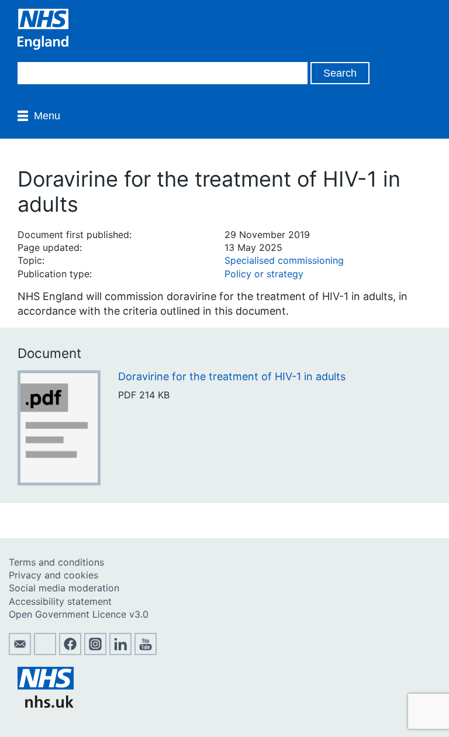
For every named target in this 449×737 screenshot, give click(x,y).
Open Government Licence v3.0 (78, 614)
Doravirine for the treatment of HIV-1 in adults (232, 376)
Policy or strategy (263, 274)
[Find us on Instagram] (95, 651)
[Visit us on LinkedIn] (120, 651)
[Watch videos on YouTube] (145, 651)
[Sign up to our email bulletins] (20, 651)
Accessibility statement (60, 601)
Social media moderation (64, 588)
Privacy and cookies (53, 575)
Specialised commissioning (284, 260)
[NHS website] (46, 704)
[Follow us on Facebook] (70, 651)
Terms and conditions (56, 562)
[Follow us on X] (45, 651)
